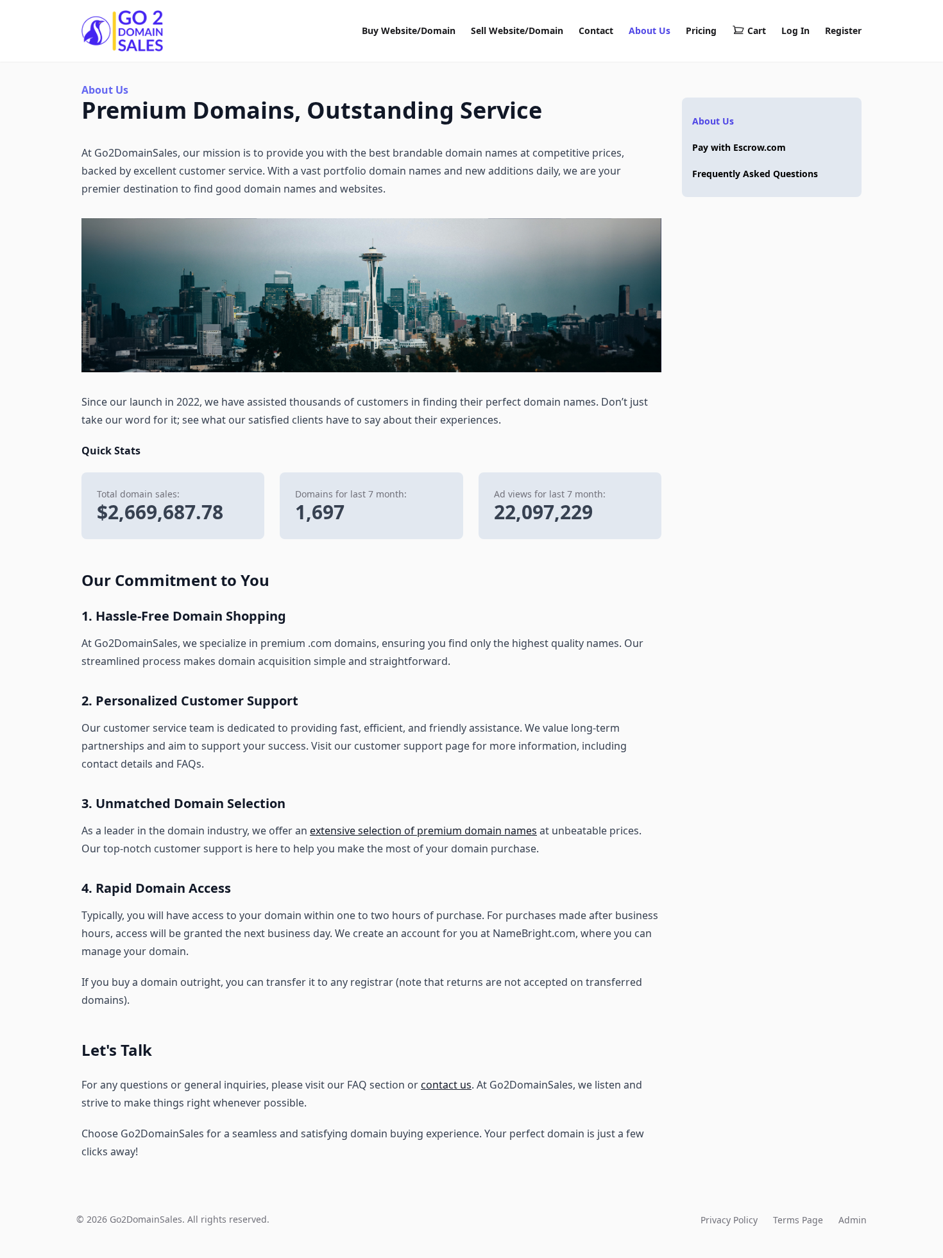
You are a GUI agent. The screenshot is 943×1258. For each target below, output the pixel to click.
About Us (649, 30)
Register (843, 30)
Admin (852, 1220)
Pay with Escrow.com (739, 147)
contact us (446, 1085)
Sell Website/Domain (517, 30)
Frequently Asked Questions (755, 174)
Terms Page (798, 1220)
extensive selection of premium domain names (423, 830)
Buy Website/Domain (408, 30)
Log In (795, 30)
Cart (756, 30)
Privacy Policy (729, 1220)
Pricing (701, 30)
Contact (596, 30)
